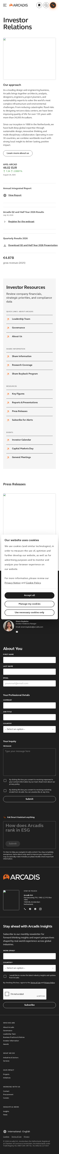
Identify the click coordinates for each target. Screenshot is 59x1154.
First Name (8, 654)
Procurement (8, 1094)
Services (6, 1061)
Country (7, 723)
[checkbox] (5, 780)
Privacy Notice (13, 583)
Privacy (26, 1137)
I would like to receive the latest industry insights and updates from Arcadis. (32, 977)
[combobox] (29, 729)
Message (7, 746)
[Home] (18, 5)
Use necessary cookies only (29, 612)
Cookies (6, 1137)
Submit (29, 799)
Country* (8, 962)
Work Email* (9, 951)
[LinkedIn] (35, 908)
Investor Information (11, 1041)
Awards (6, 1044)
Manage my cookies (29, 604)
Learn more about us (18, 153)
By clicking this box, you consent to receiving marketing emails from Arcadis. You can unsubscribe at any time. (30, 791)
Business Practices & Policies (13, 1037)
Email (5, 678)
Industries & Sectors (10, 1058)
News (5, 1115)
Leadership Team (9, 1034)
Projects (6, 1074)
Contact (6, 1091)
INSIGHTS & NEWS (11, 1107)
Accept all (29, 595)
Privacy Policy (49, 983)
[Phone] (25, 908)
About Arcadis (8, 1027)
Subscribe (29, 1005)
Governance (7, 1031)
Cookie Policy (33, 583)
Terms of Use (36, 983)
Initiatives (6, 1078)
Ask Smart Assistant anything (21, 817)
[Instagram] (40, 908)
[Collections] (39, 5)
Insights (6, 1111)
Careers (6, 1098)
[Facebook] (30, 908)
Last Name (8, 666)
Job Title (7, 712)
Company (7, 700)
